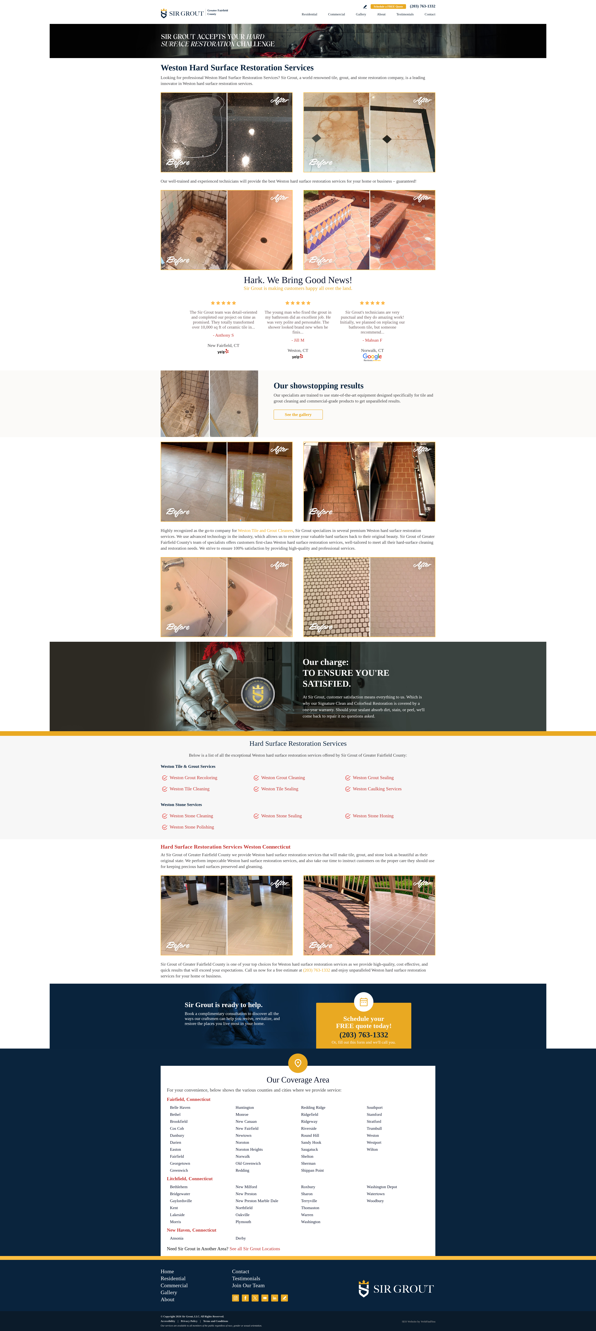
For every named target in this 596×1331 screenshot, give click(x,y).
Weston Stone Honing (373, 815)
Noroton (242, 1142)
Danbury (177, 1135)
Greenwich (179, 1170)
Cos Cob (177, 1128)
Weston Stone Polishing (192, 826)
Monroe (242, 1114)
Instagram (235, 1298)
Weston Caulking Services (377, 788)
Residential (309, 14)
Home (167, 1271)
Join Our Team (248, 1285)
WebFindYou (428, 1321)
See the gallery (298, 414)
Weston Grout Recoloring (193, 777)
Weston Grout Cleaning (283, 777)
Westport (374, 1142)
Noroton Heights (249, 1149)
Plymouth (243, 1222)
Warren (307, 1215)
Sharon (307, 1194)
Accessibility (168, 1321)
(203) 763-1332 (422, 6)
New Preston (246, 1194)
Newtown (243, 1135)
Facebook (245, 1298)
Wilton (372, 1149)
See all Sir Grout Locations (255, 1248)
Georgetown (180, 1163)
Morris (175, 1222)
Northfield (244, 1208)
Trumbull (374, 1128)
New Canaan (246, 1121)
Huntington (245, 1107)
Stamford (374, 1114)
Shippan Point (312, 1170)
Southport (375, 1107)
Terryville (309, 1201)
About (381, 14)
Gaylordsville (181, 1201)
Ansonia (176, 1238)
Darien (175, 1142)
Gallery (361, 14)
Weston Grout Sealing (373, 777)
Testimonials (405, 14)
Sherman (308, 1163)
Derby (241, 1238)
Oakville (243, 1215)
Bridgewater (180, 1194)
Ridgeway (309, 1121)
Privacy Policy (189, 1321)
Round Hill (310, 1135)
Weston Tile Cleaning (190, 788)
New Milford (246, 1187)
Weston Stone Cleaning (191, 815)
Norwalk (243, 1156)
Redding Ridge (313, 1107)
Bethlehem (178, 1187)
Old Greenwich (248, 1163)
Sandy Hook (311, 1142)
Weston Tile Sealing (279, 788)
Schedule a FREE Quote (388, 6)
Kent (174, 1208)
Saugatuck (309, 1149)
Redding (242, 1170)
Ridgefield (309, 1114)
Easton (175, 1149)
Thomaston (310, 1208)
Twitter (255, 1298)
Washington (310, 1222)
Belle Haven (180, 1107)
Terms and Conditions (215, 1321)
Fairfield (177, 1156)
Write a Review (365, 7)
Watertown (376, 1194)
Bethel (175, 1114)
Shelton (307, 1156)
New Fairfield (247, 1128)
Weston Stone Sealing (281, 815)
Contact (430, 14)
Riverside (309, 1128)
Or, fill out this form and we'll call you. (364, 1042)
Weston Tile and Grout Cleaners (265, 530)
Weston (373, 1135)
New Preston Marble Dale (257, 1201)
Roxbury (308, 1187)
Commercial (336, 14)
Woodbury (375, 1201)
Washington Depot (382, 1187)
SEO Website (409, 1321)
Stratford (374, 1121)
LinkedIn (274, 1298)
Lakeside (177, 1215)
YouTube (264, 1298)
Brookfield (178, 1121)
